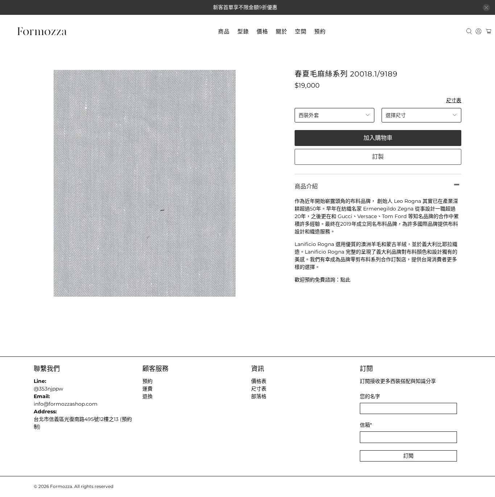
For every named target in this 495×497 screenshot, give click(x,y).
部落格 (258, 396)
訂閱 (408, 455)
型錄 (243, 31)
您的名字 (370, 396)
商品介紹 (306, 186)
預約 (320, 31)
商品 (224, 31)
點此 (345, 279)
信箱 (366, 425)
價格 (262, 31)
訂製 (378, 156)
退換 (147, 396)
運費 (147, 388)
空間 (301, 31)
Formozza (61, 486)
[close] (486, 7)
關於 (281, 31)
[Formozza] (42, 31)
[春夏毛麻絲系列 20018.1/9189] (145, 183)
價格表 (258, 381)
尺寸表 (453, 100)
